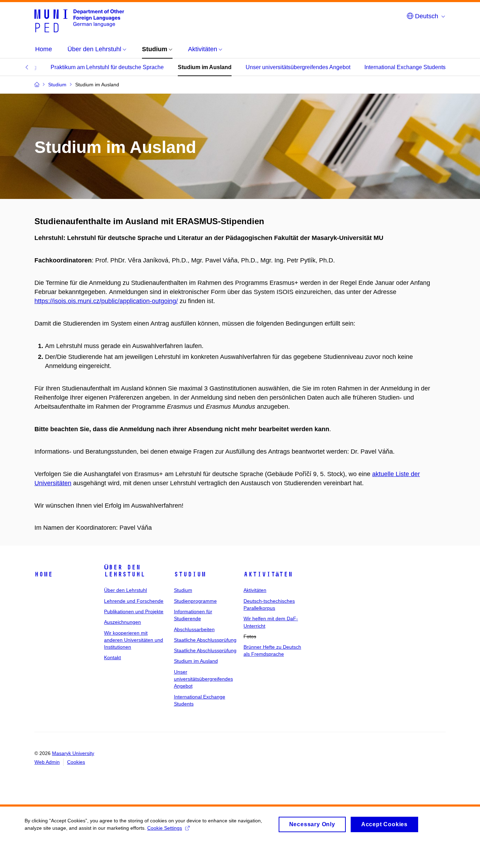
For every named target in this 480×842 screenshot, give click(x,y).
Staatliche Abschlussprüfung (205, 640)
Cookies (76, 762)
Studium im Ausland (205, 67)
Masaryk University (73, 753)
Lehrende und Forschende (133, 601)
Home (43, 574)
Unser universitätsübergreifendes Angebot (298, 67)
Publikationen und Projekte (133, 611)
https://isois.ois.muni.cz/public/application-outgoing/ (106, 301)
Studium (190, 574)
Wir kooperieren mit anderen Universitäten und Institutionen (133, 640)
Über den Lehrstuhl (124, 570)
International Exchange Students (405, 67)
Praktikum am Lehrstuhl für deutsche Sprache (107, 67)
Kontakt (112, 657)
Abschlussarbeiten (194, 629)
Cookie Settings (164, 828)
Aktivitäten (268, 574)
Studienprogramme (195, 601)
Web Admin (47, 762)
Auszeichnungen (122, 622)
